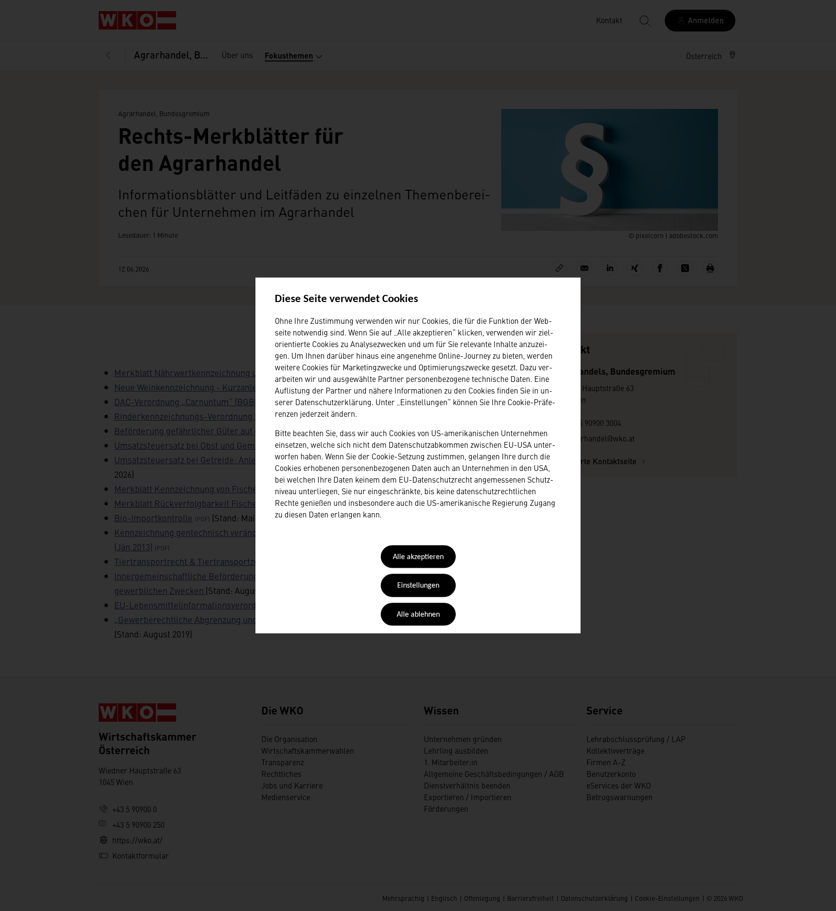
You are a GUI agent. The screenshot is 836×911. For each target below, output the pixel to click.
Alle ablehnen (418, 615)
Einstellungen (418, 586)
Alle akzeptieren (418, 557)
